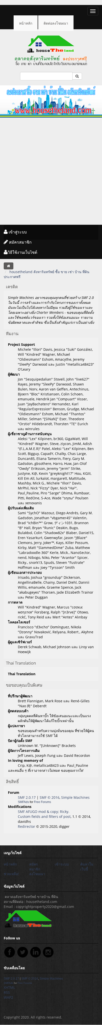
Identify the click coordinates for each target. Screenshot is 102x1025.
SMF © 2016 (49, 797)
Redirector (26, 826)
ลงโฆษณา (37, 873)
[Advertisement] (51, 171)
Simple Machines (75, 797)
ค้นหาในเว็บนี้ (86, 866)
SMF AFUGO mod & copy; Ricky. (43, 811)
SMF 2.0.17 (27, 797)
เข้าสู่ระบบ (17, 232)
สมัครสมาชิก (20, 242)
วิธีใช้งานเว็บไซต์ (22, 252)
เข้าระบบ (62, 864)
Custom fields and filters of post (44, 816)
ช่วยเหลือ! (11, 873)
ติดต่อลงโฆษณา (56, 23)
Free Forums (42, 802)
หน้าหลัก (25, 23)
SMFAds (23, 802)
